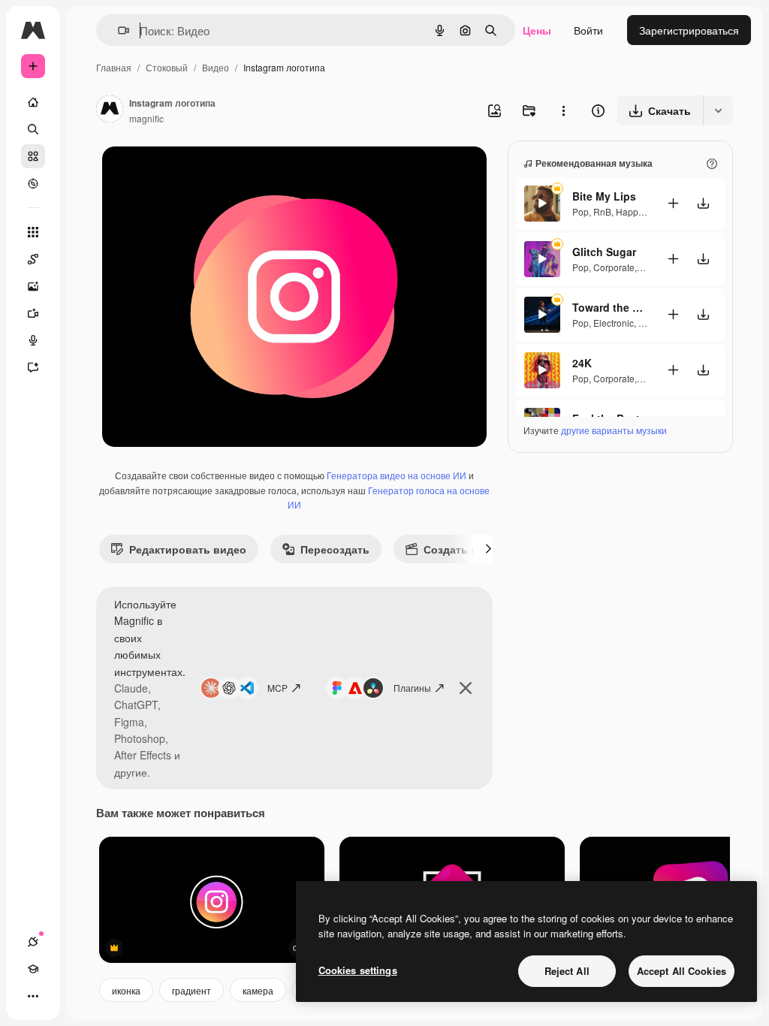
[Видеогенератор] (33, 313)
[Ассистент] (33, 367)
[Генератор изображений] (33, 286)
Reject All (567, 971)
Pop (580, 211)
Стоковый (167, 67)
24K (582, 362)
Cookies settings (357, 970)
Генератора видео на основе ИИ (396, 475)
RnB (602, 211)
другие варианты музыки (614, 430)
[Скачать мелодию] (702, 203)
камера (258, 990)
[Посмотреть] (33, 183)
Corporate (614, 267)
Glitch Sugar (604, 251)
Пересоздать (334, 549)
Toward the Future (609, 307)
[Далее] (488, 549)
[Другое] (33, 996)
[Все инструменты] (33, 232)
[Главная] (33, 102)
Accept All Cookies (681, 971)
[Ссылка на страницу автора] (109, 110)
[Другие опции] (563, 110)
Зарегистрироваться (689, 30)
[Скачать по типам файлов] (718, 110)
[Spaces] (33, 259)
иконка (126, 990)
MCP (277, 687)
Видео (215, 67)
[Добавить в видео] (672, 203)
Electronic (613, 322)
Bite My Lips (604, 196)
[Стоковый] (33, 156)
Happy (629, 211)
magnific (146, 118)
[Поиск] (33, 129)
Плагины (412, 687)
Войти (588, 30)
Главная (113, 67)
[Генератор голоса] (33, 340)
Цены (537, 30)
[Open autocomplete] (117, 30)
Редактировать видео (187, 549)
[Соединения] (33, 942)
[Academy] (33, 969)
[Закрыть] (466, 688)
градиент (191, 990)
